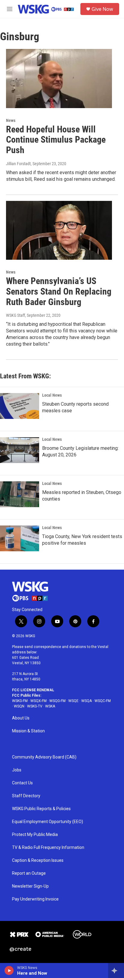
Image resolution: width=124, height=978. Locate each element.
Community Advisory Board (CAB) (44, 757)
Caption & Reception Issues (38, 860)
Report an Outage (29, 873)
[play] (9, 970)
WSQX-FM (38, 701)
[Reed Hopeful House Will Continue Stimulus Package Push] (59, 78)
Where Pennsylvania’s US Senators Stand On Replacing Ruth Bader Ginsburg (58, 291)
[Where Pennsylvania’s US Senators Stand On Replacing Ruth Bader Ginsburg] (59, 230)
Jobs (16, 770)
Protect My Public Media (35, 834)
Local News (52, 395)
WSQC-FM (103, 701)
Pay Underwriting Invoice (35, 899)
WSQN (19, 706)
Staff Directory (26, 796)
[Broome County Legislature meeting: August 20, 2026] (19, 450)
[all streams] (116, 970)
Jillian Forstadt (18, 163)
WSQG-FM (57, 701)
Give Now (102, 9)
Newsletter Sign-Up (30, 886)
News (10, 120)
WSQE (73, 701)
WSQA (86, 701)
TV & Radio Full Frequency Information (48, 847)
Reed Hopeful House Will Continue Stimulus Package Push (56, 140)
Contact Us (22, 783)
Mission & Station (28, 731)
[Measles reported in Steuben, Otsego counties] (19, 494)
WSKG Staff (15, 315)
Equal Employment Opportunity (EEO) (47, 821)
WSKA (50, 706)
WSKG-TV (34, 706)
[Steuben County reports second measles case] (19, 406)
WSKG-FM (20, 701)
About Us (20, 718)
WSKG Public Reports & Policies (41, 809)
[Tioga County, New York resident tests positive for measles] (19, 538)
